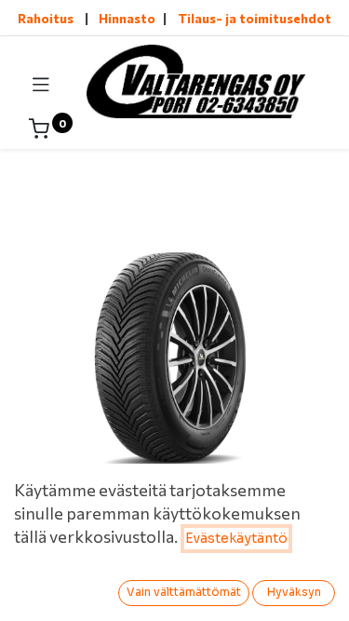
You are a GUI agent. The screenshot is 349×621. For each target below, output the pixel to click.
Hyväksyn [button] (294, 592)
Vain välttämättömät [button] (184, 592)
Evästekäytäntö (236, 538)
